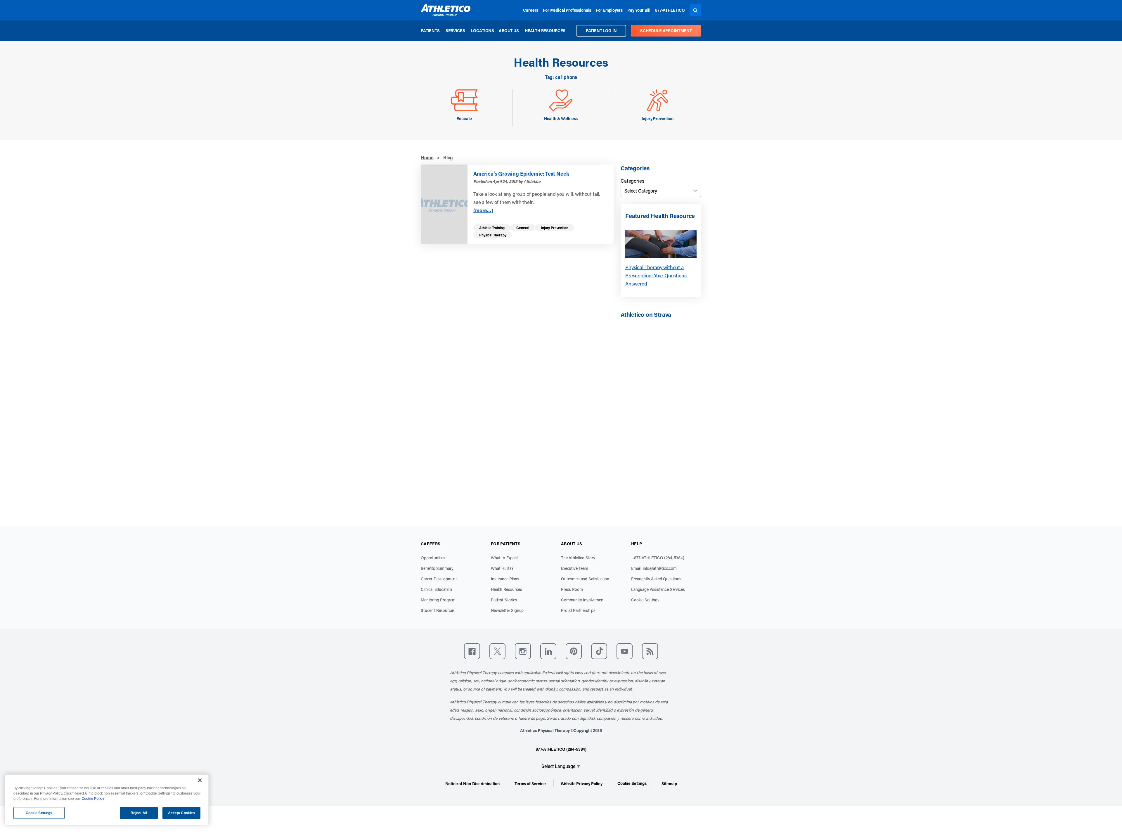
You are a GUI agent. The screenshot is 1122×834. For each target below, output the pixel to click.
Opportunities (433, 557)
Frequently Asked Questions (656, 579)
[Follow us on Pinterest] (574, 651)
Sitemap (669, 783)
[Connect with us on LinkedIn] (548, 651)
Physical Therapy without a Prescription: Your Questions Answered (656, 275)
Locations (482, 30)
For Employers (609, 10)
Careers (530, 10)
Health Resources (545, 30)
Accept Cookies (181, 813)
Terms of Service (530, 783)
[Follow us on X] (497, 651)
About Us (509, 30)
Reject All (139, 813)
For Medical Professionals (567, 10)
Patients (430, 30)
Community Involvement (583, 600)
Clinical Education (436, 589)
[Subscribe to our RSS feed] (650, 651)
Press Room (572, 589)
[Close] (199, 780)
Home (427, 157)
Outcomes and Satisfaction (585, 579)
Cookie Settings (645, 600)
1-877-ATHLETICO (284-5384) (657, 557)
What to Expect (504, 557)
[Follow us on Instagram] (523, 651)
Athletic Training (492, 227)
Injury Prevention (554, 227)
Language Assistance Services (658, 589)
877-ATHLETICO (670, 10)
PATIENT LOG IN (601, 30)
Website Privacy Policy (581, 783)
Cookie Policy (93, 799)
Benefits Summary (437, 568)
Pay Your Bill (638, 10)
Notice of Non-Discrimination (472, 783)
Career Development (439, 579)
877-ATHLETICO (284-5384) (561, 749)
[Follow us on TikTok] (599, 651)
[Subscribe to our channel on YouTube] (625, 651)
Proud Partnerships (578, 610)
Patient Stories (504, 600)
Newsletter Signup (507, 610)
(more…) (483, 210)
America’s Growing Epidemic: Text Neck (521, 173)
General (522, 227)
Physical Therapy (492, 235)
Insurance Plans (505, 579)
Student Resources (438, 610)
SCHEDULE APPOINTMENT (666, 30)
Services (455, 30)
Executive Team (574, 568)
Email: (654, 568)
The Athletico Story (578, 557)
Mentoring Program (438, 600)
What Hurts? (502, 568)
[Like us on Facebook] (472, 651)
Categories (632, 180)
